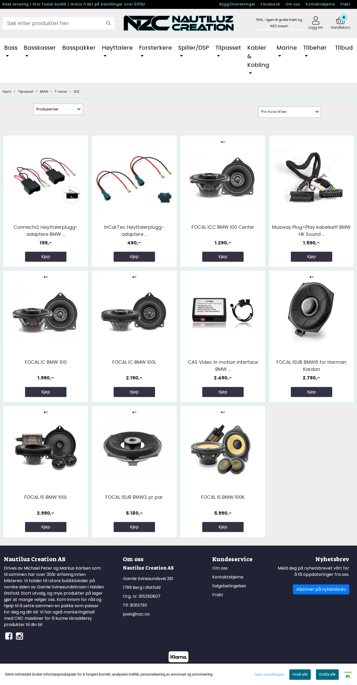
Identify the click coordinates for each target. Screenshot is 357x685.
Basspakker (79, 48)
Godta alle (327, 674)
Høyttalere (117, 48)
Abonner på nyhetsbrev (321, 589)
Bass (11, 48)
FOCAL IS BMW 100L (45, 497)
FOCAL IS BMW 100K (223, 497)
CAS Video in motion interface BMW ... (223, 365)
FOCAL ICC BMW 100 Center (223, 227)
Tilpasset (228, 48)
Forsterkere (155, 48)
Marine (287, 48)
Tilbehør (315, 48)
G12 (76, 91)
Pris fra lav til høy (274, 112)
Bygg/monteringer (238, 4)
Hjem (7, 91)
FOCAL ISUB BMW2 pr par (134, 497)
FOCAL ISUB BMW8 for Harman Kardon (311, 365)
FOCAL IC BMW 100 (46, 362)
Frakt (345, 4)
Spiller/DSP (193, 48)
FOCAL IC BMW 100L (134, 362)
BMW (43, 91)
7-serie (60, 91)
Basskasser (40, 48)
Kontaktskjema (320, 4)
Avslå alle (300, 674)
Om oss (293, 4)
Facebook (270, 4)
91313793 (138, 605)
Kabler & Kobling (258, 56)
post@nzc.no (136, 614)
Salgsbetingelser (229, 586)
